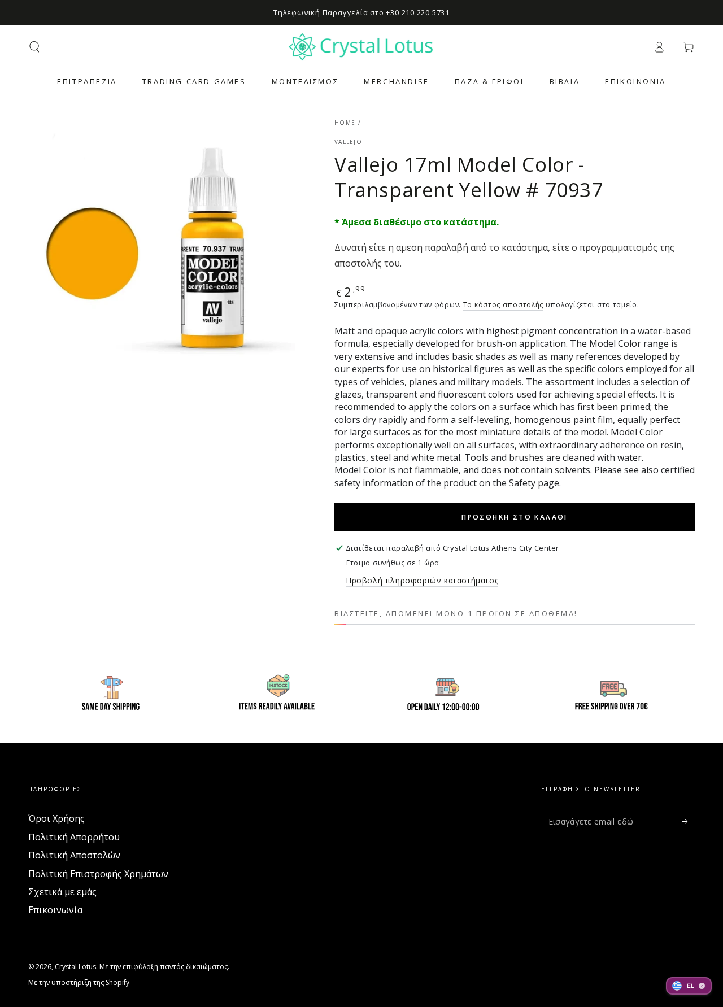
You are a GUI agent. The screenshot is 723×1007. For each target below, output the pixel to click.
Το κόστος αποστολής (503, 304)
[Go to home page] (362, 47)
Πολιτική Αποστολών (74, 855)
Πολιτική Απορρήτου (74, 837)
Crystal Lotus (75, 966)
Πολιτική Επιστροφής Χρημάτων (98, 873)
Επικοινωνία (55, 910)
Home (344, 123)
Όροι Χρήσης (56, 818)
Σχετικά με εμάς (62, 892)
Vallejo (348, 142)
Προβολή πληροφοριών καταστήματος (422, 580)
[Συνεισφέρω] (688, 821)
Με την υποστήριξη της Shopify (78, 982)
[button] (34, 46)
